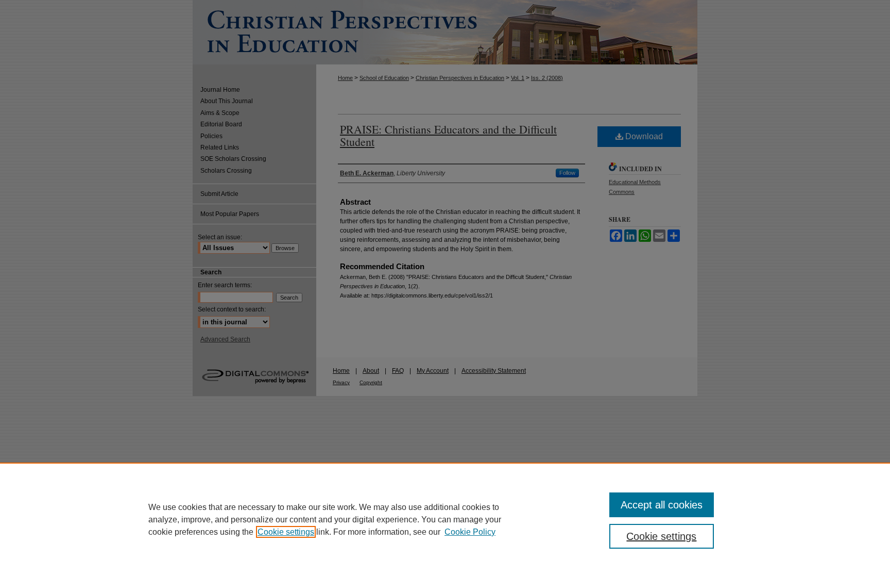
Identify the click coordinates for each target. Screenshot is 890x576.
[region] (445, 519)
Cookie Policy (469, 532)
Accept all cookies (662, 505)
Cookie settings (286, 532)
